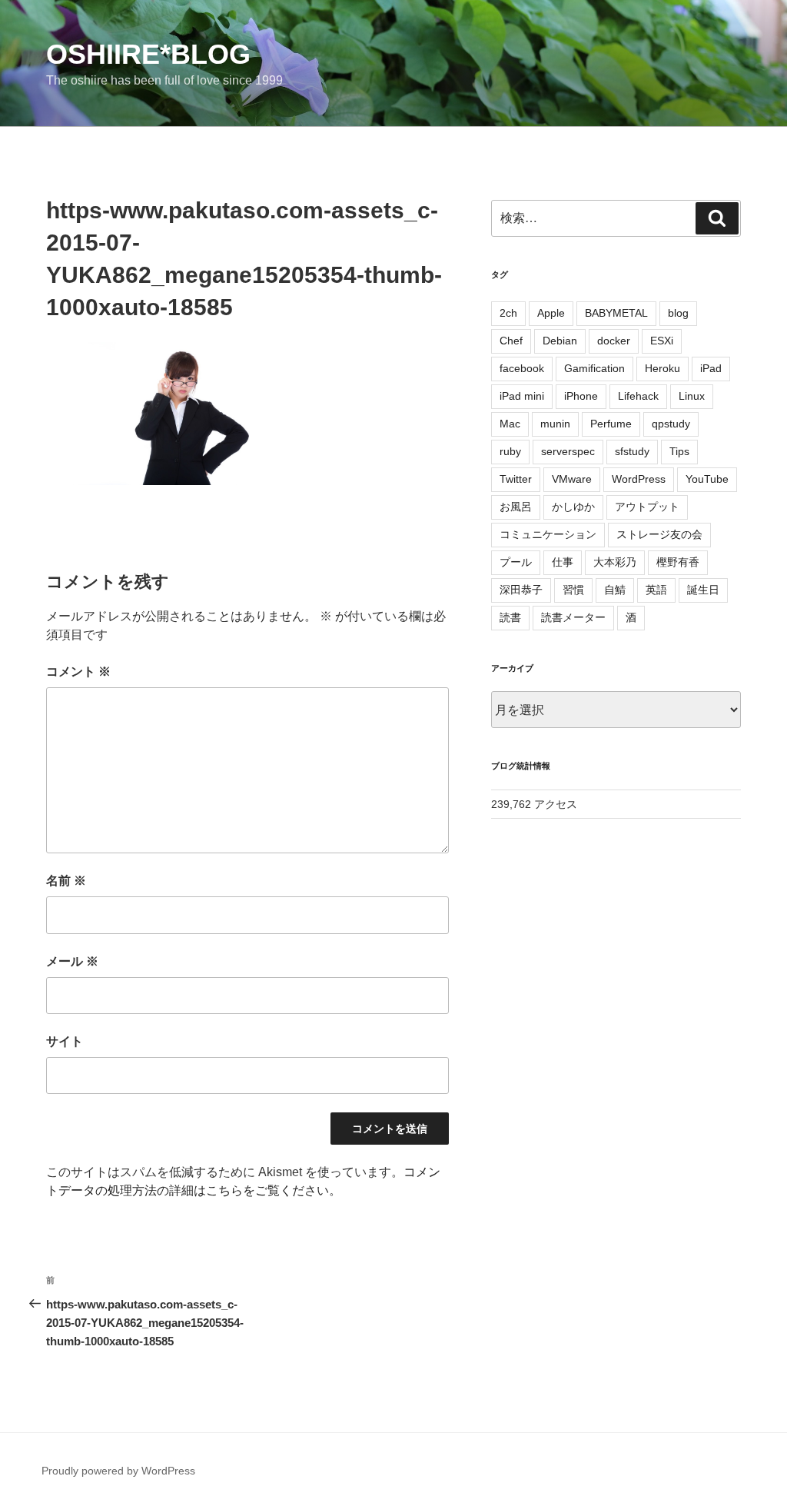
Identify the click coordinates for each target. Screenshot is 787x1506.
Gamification (594, 368)
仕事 (562, 562)
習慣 (573, 589)
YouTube (707, 479)
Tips (679, 451)
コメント (78, 671)
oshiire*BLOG (148, 54)
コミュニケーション (548, 534)
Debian (560, 340)
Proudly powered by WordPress (118, 1470)
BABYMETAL (616, 313)
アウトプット (647, 506)
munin (555, 423)
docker (613, 340)
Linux (692, 396)
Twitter (516, 479)
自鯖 (615, 589)
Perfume (611, 423)
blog (678, 313)
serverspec (568, 451)
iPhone (581, 396)
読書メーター (573, 617)
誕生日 (703, 589)
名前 (66, 880)
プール (516, 562)
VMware (572, 479)
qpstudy (671, 423)
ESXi (661, 340)
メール (72, 961)
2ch (508, 313)
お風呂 (516, 506)
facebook (522, 368)
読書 (510, 617)
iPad (711, 368)
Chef (511, 340)
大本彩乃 (614, 562)
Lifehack (638, 396)
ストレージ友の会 (659, 534)
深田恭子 (521, 589)
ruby (510, 451)
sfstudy (632, 451)
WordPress (639, 479)
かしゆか (573, 506)
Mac (510, 423)
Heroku (662, 368)
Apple (551, 313)
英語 (656, 589)
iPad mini (522, 396)
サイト (64, 1041)
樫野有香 (677, 562)
